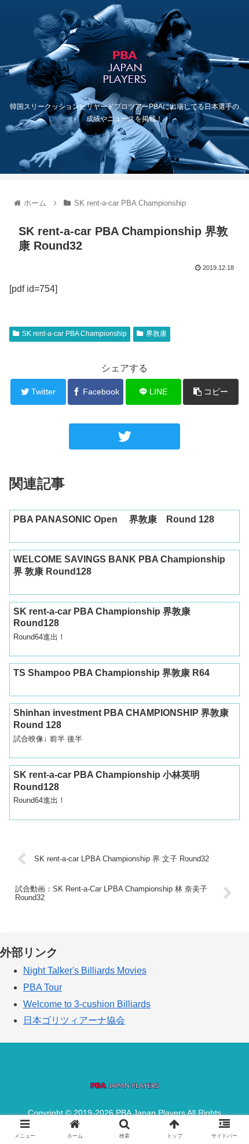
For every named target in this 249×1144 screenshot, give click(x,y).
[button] (225, 996)
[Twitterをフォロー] (124, 436)
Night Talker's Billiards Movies (85, 970)
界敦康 (156, 334)
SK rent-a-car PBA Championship (74, 334)
